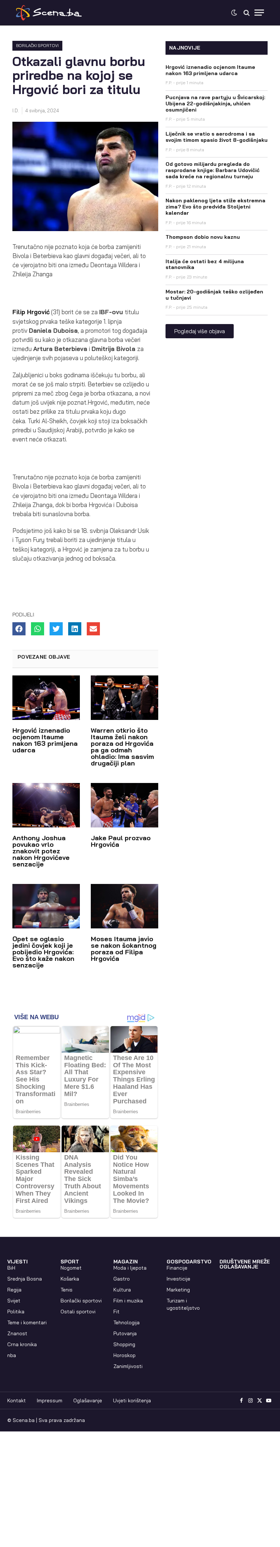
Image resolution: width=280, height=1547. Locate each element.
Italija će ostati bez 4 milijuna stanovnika (205, 264)
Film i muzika (128, 1300)
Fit (116, 1311)
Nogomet (71, 1268)
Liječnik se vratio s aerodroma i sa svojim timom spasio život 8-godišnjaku (217, 136)
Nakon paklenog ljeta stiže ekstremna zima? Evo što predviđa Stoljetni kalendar (215, 206)
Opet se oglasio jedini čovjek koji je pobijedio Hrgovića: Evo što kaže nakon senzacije (43, 952)
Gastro (121, 1278)
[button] (19, 628)
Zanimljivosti (128, 1366)
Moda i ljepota (130, 1268)
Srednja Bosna (24, 1278)
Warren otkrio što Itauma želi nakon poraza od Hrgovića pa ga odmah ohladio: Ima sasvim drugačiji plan (122, 746)
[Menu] (259, 12)
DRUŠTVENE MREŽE (244, 1261)
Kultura (122, 1289)
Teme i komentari (27, 1322)
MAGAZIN (125, 1261)
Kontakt (16, 1400)
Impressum (49, 1400)
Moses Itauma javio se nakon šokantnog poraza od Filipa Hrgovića (123, 949)
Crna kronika (22, 1344)
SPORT (70, 1261)
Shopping (124, 1344)
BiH (11, 1268)
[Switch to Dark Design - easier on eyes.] (234, 12)
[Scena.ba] (49, 13)
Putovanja (125, 1333)
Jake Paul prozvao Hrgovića (121, 841)
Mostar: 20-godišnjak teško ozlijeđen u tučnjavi (214, 294)
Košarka (70, 1278)
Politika (15, 1311)
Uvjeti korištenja (132, 1400)
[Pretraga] (246, 12)
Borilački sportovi (37, 45)
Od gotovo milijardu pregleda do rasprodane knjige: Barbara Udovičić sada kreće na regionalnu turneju (213, 170)
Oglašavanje (87, 1400)
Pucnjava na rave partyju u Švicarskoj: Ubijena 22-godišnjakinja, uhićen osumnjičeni (215, 103)
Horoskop (124, 1355)
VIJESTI (17, 1261)
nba (11, 1355)
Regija (14, 1289)
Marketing (178, 1289)
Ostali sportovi (78, 1311)
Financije (177, 1268)
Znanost (17, 1333)
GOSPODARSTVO (189, 1261)
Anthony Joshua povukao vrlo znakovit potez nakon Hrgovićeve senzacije (41, 851)
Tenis (67, 1289)
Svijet (13, 1300)
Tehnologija (126, 1322)
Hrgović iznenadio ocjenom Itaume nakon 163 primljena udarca (45, 740)
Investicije (178, 1278)
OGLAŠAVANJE (238, 1266)
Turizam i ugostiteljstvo (183, 1304)
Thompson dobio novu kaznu (203, 237)
